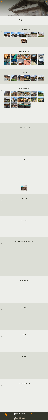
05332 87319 (19, 417)
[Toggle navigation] (46, 1)
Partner (32, 413)
